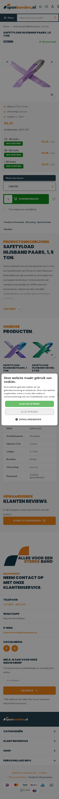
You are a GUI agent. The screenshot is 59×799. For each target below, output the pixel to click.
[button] (29, 419)
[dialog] (29, 399)
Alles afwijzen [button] (29, 411)
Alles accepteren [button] (29, 403)
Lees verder (49, 396)
